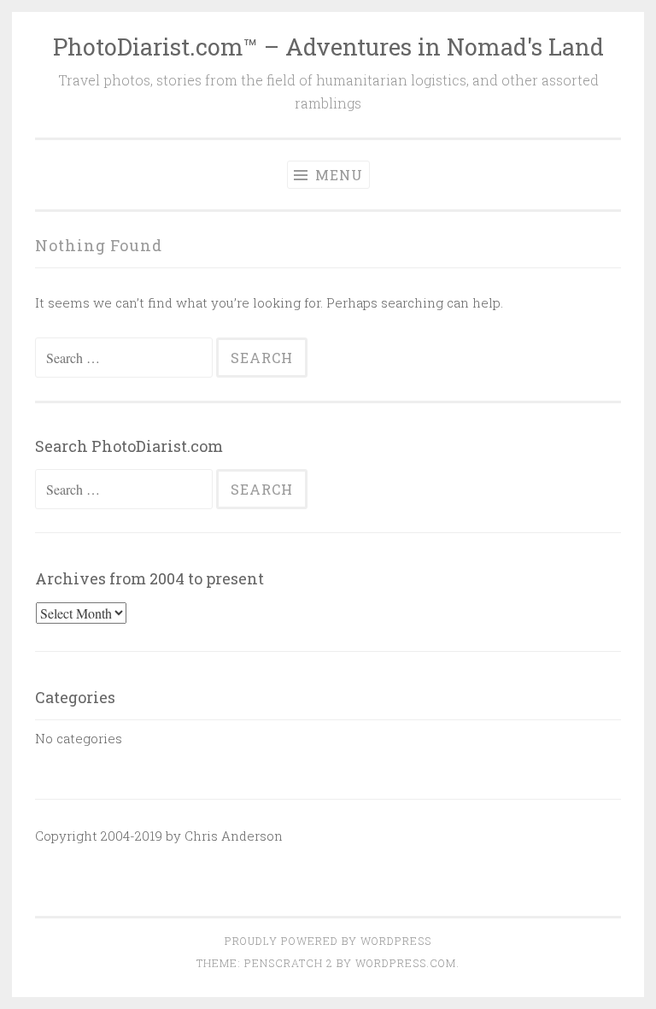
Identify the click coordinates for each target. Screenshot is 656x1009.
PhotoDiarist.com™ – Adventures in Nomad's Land (328, 47)
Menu (337, 175)
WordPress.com (405, 963)
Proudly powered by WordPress (328, 940)
